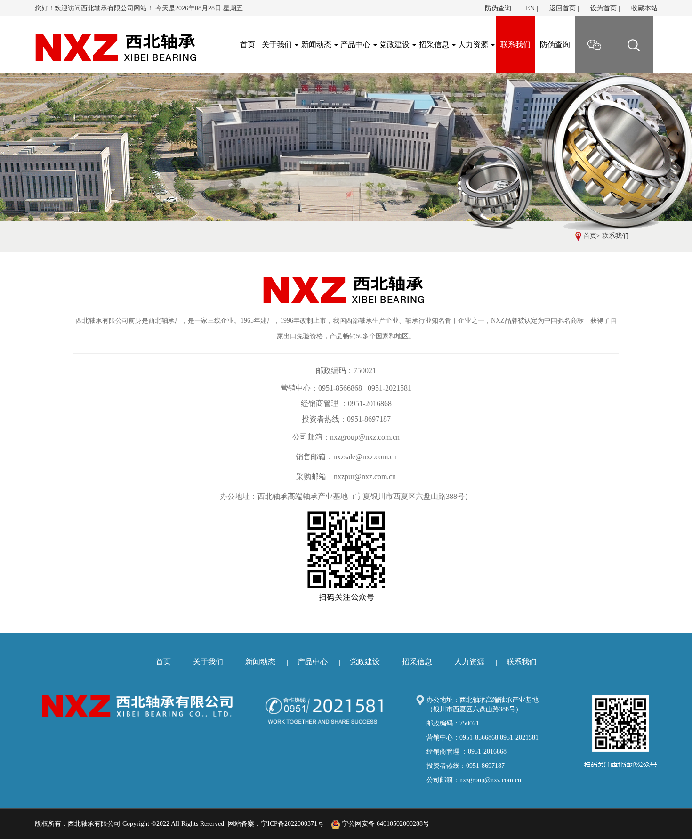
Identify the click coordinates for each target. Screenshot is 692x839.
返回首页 (562, 8)
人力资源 (474, 45)
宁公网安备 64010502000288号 (384, 823)
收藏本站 (644, 8)
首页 (589, 235)
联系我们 (515, 45)
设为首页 (603, 8)
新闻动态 (317, 45)
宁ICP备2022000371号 (292, 823)
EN (530, 8)
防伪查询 (498, 8)
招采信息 (435, 45)
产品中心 (356, 45)
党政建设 (395, 45)
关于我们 (278, 45)
